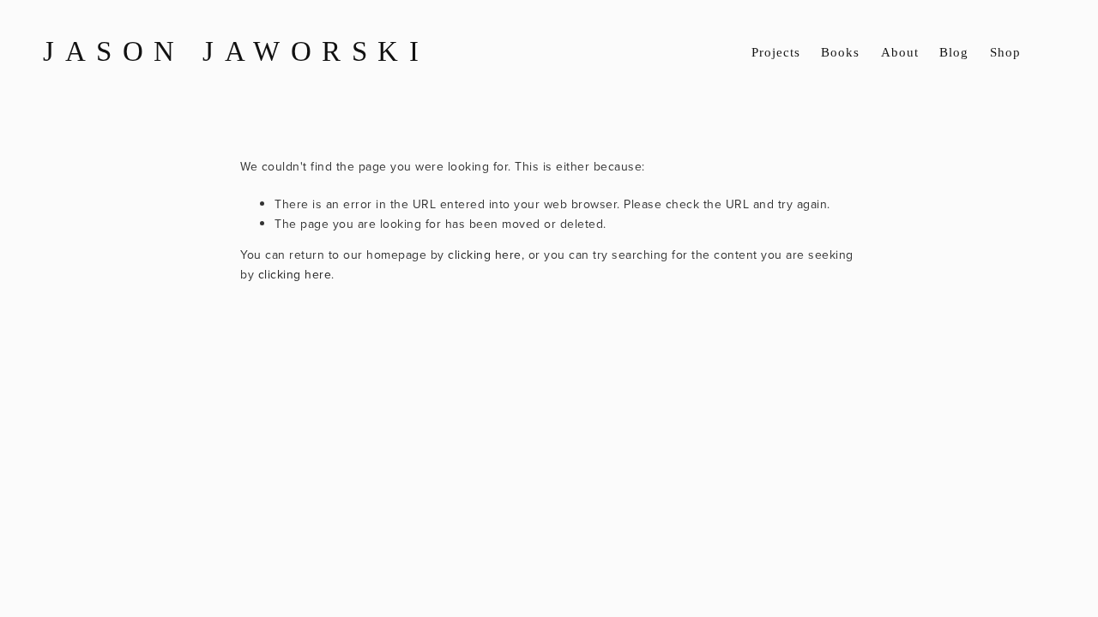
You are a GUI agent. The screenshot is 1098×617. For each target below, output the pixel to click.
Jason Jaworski (236, 52)
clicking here (485, 254)
